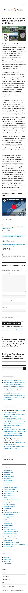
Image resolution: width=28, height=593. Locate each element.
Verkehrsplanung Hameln (10, 538)
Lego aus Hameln (8, 501)
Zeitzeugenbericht (8, 546)
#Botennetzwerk (6, 582)
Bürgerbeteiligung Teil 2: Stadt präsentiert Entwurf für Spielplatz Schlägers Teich (13, 435)
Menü (23, 4)
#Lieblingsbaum (8, 470)
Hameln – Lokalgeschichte (11, 487)
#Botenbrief (5, 576)
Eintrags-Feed (7, 559)
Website (4, 307)
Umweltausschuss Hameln (11, 535)
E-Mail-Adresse (7, 300)
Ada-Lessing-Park (12, 256)
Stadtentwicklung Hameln (11, 531)
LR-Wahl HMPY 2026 (9, 504)
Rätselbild (6, 527)
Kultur (5, 497)
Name (4, 294)
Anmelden (6, 557)
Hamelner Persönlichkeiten (11, 491)
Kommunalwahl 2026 (9, 495)
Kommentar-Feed (8, 561)
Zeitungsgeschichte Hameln (11, 542)
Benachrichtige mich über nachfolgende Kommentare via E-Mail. (11, 316)
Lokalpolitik (7, 502)
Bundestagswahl (8, 482)
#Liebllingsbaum (8, 472)
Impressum (5, 573)
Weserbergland (8, 540)
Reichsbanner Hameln (9, 529)
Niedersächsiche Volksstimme (12, 512)
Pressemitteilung (8, 525)
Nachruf (6, 510)
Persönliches (7, 518)
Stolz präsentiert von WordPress (17, 590)
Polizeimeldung (8, 523)
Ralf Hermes (7, 254)
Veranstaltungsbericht (10, 537)
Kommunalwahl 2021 (9, 493)
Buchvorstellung (8, 480)
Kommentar (6, 273)
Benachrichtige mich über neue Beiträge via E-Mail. (13, 321)
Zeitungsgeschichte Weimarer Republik (14, 544)
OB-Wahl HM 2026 (9, 516)
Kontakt (4, 569)
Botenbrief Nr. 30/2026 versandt (12, 380)
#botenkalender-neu (8, 586)
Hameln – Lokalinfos (9, 489)
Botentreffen (7, 478)
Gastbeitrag (7, 485)
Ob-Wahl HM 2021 (9, 514)
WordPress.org (7, 563)
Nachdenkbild (7, 508)
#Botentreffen (6, 579)
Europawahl (7, 484)
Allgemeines (7, 474)
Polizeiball (6, 521)
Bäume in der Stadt (9, 476)
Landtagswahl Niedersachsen (11, 499)
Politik (5, 520)
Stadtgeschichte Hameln (10, 533)
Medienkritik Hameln (9, 506)
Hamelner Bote (5, 590)
